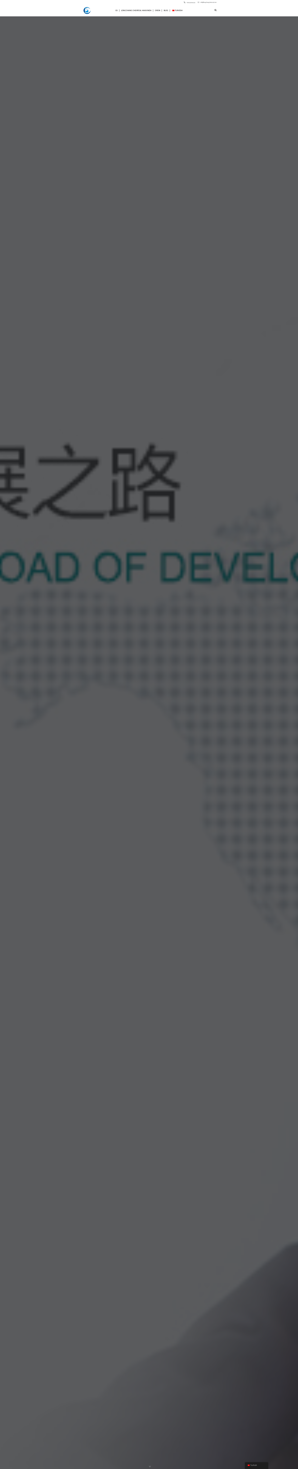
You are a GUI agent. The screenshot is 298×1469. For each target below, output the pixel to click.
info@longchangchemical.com (208, 2)
